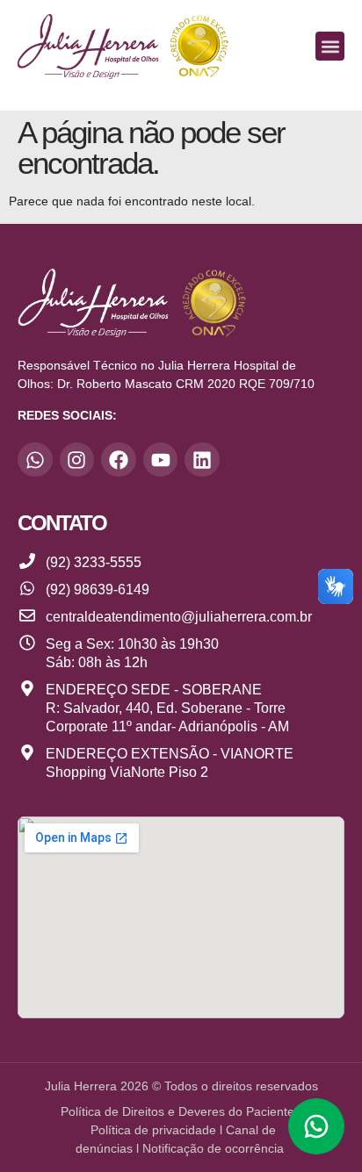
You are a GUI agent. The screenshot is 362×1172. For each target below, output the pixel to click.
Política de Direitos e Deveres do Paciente (177, 1111)
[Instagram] (77, 460)
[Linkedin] (202, 460)
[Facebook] (118, 460)
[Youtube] (160, 460)
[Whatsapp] (35, 460)
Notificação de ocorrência (214, 1148)
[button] (329, 46)
